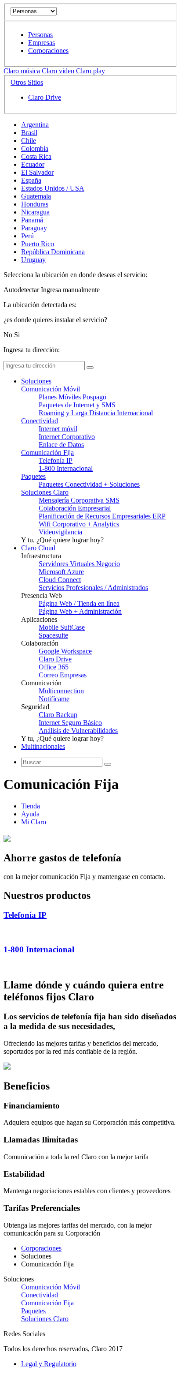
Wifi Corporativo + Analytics (79, 524)
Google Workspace (65, 651)
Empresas (41, 42)
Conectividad (39, 421)
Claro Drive (44, 97)
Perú (27, 236)
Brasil (29, 132)
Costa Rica (36, 156)
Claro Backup (58, 714)
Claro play (90, 71)
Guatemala (36, 196)
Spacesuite (53, 635)
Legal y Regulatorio (48, 1363)
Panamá (32, 220)
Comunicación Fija (47, 452)
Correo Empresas (63, 675)
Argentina (35, 124)
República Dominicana (53, 251)
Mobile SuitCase (62, 627)
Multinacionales (43, 746)
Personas (40, 34)
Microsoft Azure (61, 571)
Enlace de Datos (61, 444)
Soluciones (36, 381)
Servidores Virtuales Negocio (79, 563)
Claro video (58, 71)
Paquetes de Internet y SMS (77, 405)
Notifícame (54, 699)
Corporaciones (48, 50)
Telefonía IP (55, 460)
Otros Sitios (27, 82)
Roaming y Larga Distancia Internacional (96, 413)
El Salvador (37, 172)
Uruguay (33, 259)
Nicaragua (35, 212)
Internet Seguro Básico (70, 722)
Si (17, 334)
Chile (28, 140)
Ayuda (30, 814)
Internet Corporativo (67, 436)
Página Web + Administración (80, 611)
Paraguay (34, 228)
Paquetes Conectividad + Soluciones (89, 484)
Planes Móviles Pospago (72, 397)
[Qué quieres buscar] (107, 764)
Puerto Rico (37, 244)
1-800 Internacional (66, 468)
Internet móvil (58, 428)
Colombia (34, 148)
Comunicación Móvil (50, 389)
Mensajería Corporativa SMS (79, 500)
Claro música (22, 71)
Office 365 (54, 667)
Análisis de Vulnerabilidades (78, 730)
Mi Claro (33, 822)
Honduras (34, 204)
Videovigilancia (60, 532)
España (31, 180)
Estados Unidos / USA (52, 188)
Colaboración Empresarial (75, 508)
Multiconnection (61, 691)
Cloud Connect (60, 579)
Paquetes (33, 476)
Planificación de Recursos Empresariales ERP (102, 516)
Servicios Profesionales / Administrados (93, 587)
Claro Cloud (38, 548)
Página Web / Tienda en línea (79, 603)
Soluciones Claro (45, 492)
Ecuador (32, 164)
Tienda (30, 806)
